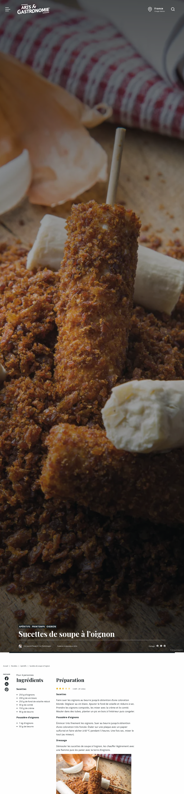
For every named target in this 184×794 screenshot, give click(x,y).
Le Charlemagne (45, 646)
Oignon (51, 626)
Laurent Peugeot (32, 646)
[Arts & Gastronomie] (33, 9)
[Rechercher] (173, 9)
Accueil (5, 666)
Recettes (14, 666)
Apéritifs (24, 626)
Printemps (38, 626)
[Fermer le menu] (7, 9)
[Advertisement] (161, 689)
